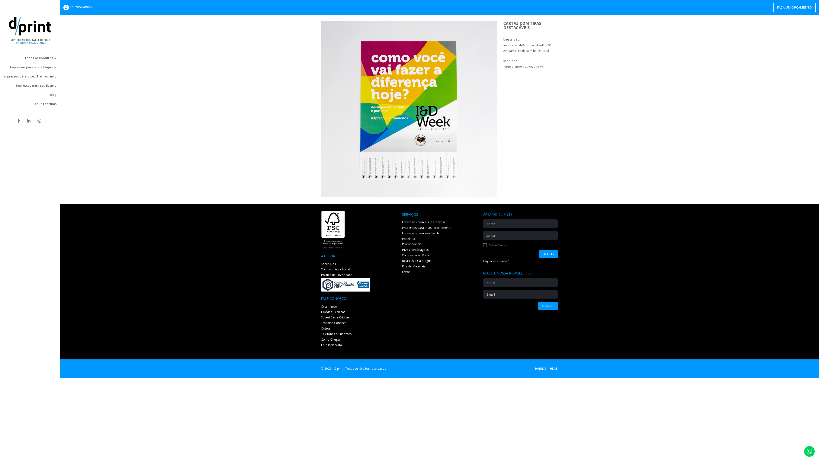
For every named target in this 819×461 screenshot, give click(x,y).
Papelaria (408, 239)
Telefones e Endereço (336, 334)
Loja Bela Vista (331, 345)
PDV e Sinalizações (415, 250)
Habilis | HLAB (546, 368)
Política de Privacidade (336, 275)
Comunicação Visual (416, 255)
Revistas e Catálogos (416, 261)
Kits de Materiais (413, 266)
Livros (406, 272)
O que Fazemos (45, 104)
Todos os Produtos (39, 58)
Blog (53, 95)
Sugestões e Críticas (335, 317)
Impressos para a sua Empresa (33, 67)
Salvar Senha (497, 245)
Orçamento (329, 306)
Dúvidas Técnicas (333, 312)
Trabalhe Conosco (334, 323)
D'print (339, 368)
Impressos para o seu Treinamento (30, 76)
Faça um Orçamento (794, 7)
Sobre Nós (328, 264)
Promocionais (411, 244)
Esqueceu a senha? (496, 261)
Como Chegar (330, 339)
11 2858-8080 (81, 7)
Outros (326, 328)
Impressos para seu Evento (36, 85)
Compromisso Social (335, 269)
